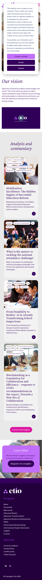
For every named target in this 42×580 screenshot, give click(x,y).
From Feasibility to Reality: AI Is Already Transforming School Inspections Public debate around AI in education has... (21, 329)
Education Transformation (14, 163)
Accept (21, 62)
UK (30, 167)
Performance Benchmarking (15, 350)
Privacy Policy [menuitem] (9, 548)
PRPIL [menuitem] (6, 522)
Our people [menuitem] (8, 507)
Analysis (9, 160)
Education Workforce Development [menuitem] (17, 519)
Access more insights (21, 429)
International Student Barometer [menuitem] (16, 528)
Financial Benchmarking (25, 346)
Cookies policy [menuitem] (9, 551)
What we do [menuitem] (8, 510)
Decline (21, 68)
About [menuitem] (6, 504)
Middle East (10, 170)
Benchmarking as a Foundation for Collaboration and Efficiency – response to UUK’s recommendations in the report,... (20, 408)
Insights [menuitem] (7, 531)
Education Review (19, 160)
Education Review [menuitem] (10, 513)
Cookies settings (21, 56)
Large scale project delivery (24, 170)
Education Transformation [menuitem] (14, 516)
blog (17, 287)
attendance (10, 227)
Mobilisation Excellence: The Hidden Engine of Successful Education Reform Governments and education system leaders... (20, 205)
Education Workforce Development (17, 167)
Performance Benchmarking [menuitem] (14, 525)
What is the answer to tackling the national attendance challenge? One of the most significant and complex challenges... (20, 266)
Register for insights (21, 464)
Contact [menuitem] (7, 534)
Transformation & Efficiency (15, 353)
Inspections (24, 287)
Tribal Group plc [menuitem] (10, 554)
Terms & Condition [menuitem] (11, 546)
